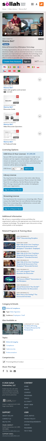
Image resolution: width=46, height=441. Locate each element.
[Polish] (38, 67)
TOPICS (26, 399)
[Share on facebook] (3, 371)
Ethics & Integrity (12, 342)
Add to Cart (29, 169)
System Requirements (32, 422)
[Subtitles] (19, 34)
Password (28, 428)
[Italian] (33, 67)
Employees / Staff (19, 315)
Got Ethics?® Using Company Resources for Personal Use (32, 328)
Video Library (12, 9)
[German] (28, 67)
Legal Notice (29, 416)
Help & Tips (6, 422)
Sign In (27, 61)
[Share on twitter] (7, 371)
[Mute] (35, 34)
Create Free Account (12, 61)
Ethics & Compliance (13, 308)
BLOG (26, 408)
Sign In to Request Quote (13, 190)
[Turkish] (14, 71)
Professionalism (11, 352)
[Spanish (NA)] (9, 67)
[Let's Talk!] (41, 4)
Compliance (10, 345)
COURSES (27, 392)
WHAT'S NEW (28, 405)
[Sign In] (36, 4)
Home (4, 9)
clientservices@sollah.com (11, 431)
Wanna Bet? (23, 9)
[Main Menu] (30, 4)
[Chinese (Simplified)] (9, 71)
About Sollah (7, 416)
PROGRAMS (28, 395)
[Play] (5, 34)
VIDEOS (26, 389)
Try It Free (28, 431)
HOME (26, 386)
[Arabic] (19, 71)
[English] (4, 67)
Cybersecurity (10, 349)
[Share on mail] (14, 371)
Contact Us (6, 419)
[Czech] (4, 71)
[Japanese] (23, 67)
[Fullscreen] (41, 34)
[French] (19, 67)
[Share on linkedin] (11, 371)
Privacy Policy (29, 419)
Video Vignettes (15, 312)
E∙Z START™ (28, 402)
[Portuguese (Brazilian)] (14, 67)
